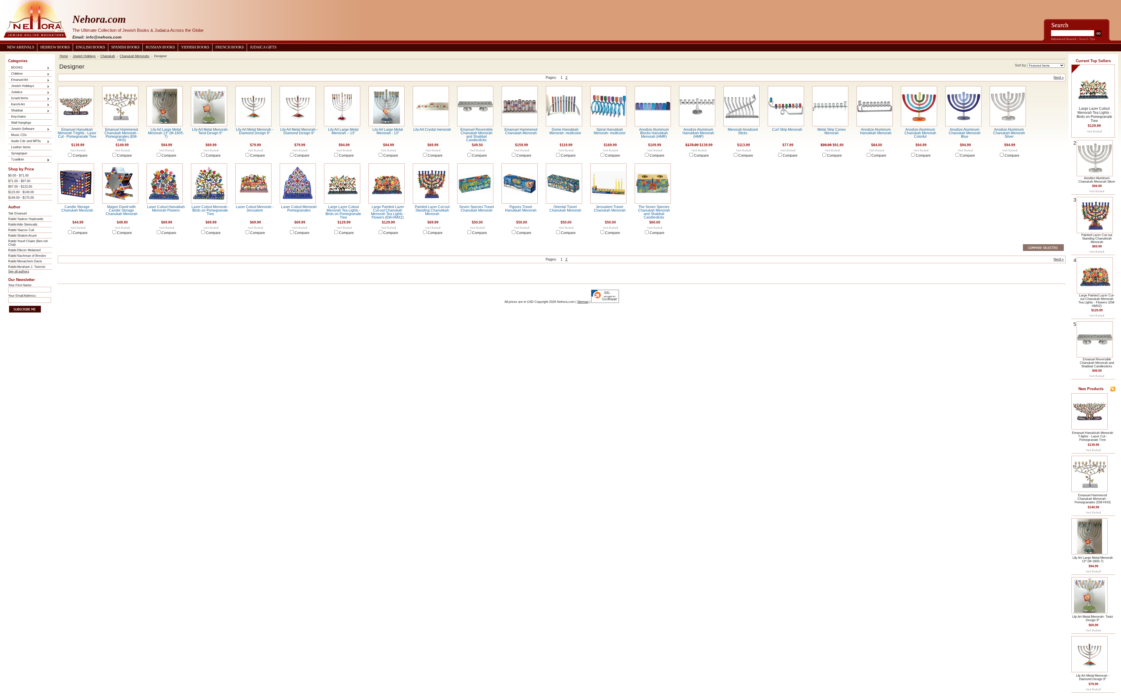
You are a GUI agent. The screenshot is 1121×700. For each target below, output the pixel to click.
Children (15, 74)
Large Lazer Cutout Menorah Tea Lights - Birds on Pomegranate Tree (343, 212)
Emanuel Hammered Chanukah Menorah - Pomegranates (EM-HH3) (121, 135)
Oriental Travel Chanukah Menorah (565, 208)
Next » (1059, 78)
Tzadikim (16, 160)
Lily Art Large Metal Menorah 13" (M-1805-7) (166, 133)
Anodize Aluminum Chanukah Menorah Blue (965, 133)
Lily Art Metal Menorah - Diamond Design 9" (254, 131)
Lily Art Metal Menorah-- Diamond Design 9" (299, 131)
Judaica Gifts (263, 47)
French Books (229, 47)
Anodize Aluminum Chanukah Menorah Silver (1009, 133)
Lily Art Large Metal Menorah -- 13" (343, 131)
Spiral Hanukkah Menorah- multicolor (610, 131)
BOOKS (15, 68)
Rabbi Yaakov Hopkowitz (25, 219)
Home (64, 56)
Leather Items (21, 147)
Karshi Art (16, 104)
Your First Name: (20, 285)
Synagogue (19, 153)
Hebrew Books (55, 47)
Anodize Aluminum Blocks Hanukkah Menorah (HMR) (654, 133)
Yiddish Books (195, 47)
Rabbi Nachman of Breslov (27, 255)
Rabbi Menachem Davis (25, 261)
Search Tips (1087, 39)
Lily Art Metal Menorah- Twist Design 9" (210, 131)
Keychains (18, 116)
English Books (90, 47)
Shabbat (15, 111)
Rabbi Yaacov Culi (21, 230)
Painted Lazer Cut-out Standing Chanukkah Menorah (432, 210)
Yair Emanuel (17, 213)
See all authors (18, 271)
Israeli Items (18, 98)
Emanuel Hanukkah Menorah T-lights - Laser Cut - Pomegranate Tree (77, 133)
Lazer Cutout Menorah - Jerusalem (255, 208)
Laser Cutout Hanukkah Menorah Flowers (166, 208)
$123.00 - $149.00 (21, 192)
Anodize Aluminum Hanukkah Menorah (876, 131)
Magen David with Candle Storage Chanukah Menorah (121, 210)
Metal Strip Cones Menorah (831, 131)
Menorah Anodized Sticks (743, 131)
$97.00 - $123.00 (20, 186)
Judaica (15, 92)
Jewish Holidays (21, 86)
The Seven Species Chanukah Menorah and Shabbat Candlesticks (654, 212)
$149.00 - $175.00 (21, 197)
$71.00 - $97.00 (19, 181)
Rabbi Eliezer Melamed (24, 250)
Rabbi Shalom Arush (22, 235)
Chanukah (107, 56)
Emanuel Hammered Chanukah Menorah (520, 131)
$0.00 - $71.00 (18, 175)
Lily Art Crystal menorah (432, 129)
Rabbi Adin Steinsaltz (23, 224)
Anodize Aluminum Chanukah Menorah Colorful (920, 133)
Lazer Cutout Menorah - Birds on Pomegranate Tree (210, 210)
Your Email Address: (22, 295)
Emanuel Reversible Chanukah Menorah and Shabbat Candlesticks (476, 135)
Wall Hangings (21, 122)
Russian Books (160, 47)
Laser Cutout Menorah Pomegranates (299, 208)
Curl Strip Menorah (787, 129)
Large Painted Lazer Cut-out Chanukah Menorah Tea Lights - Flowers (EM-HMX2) (388, 212)
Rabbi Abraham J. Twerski (26, 266)
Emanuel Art (18, 80)
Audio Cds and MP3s (24, 141)
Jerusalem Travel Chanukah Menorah (610, 208)
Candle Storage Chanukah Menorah (77, 208)
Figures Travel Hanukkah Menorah (521, 208)
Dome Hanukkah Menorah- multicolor (565, 131)
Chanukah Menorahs (134, 56)
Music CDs (19, 135)
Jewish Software (21, 129)
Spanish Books (125, 47)
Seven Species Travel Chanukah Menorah (476, 208)
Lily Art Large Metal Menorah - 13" (387, 131)
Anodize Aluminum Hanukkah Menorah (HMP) (698, 133)
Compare (80, 155)
